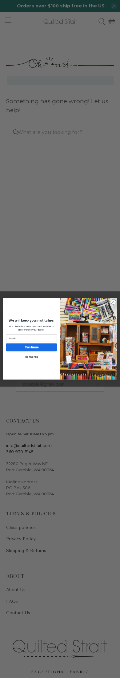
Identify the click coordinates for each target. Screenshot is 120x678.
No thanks (31, 357)
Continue (31, 347)
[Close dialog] (113, 302)
